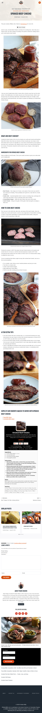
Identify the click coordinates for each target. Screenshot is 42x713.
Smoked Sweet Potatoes (28, 526)
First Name (5, 650)
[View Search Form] (40, 2)
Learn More (21, 604)
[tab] (20, 534)
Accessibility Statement (23, 693)
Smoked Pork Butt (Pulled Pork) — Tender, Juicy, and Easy (14, 674)
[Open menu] (2, 2)
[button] (19, 439)
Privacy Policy (35, 693)
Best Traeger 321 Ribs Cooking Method (10, 499)
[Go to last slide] (3, 522)
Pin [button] (21, 443)
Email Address (6, 655)
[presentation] (10, 517)
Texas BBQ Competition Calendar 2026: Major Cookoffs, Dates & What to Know (19, 671)
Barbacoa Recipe (37, 499)
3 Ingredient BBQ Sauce (8, 418)
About (4, 693)
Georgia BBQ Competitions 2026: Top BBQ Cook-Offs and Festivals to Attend (19, 667)
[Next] (39, 522)
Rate (26, 443)
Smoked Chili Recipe (6, 677)
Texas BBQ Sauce (7, 417)
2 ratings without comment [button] (20, 543)
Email (23, 573)
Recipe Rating (4, 551)
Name (3, 573)
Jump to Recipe (21, 27)
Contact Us (11, 693)
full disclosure (24, 23)
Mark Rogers (6, 530)
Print (16, 443)
